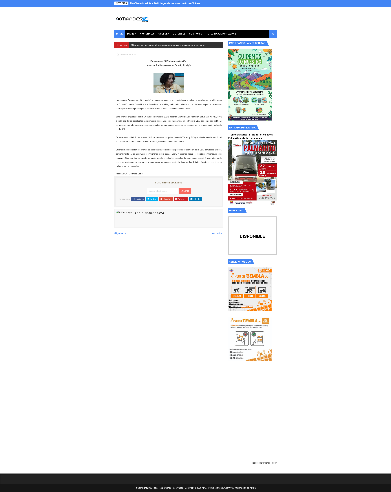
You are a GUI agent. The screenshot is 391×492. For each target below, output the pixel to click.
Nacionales (147, 34)
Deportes (179, 34)
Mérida (131, 34)
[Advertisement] (252, 392)
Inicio (120, 34)
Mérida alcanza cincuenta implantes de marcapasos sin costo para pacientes (174, 3)
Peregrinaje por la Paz (221, 34)
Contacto (195, 34)
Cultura (163, 34)
